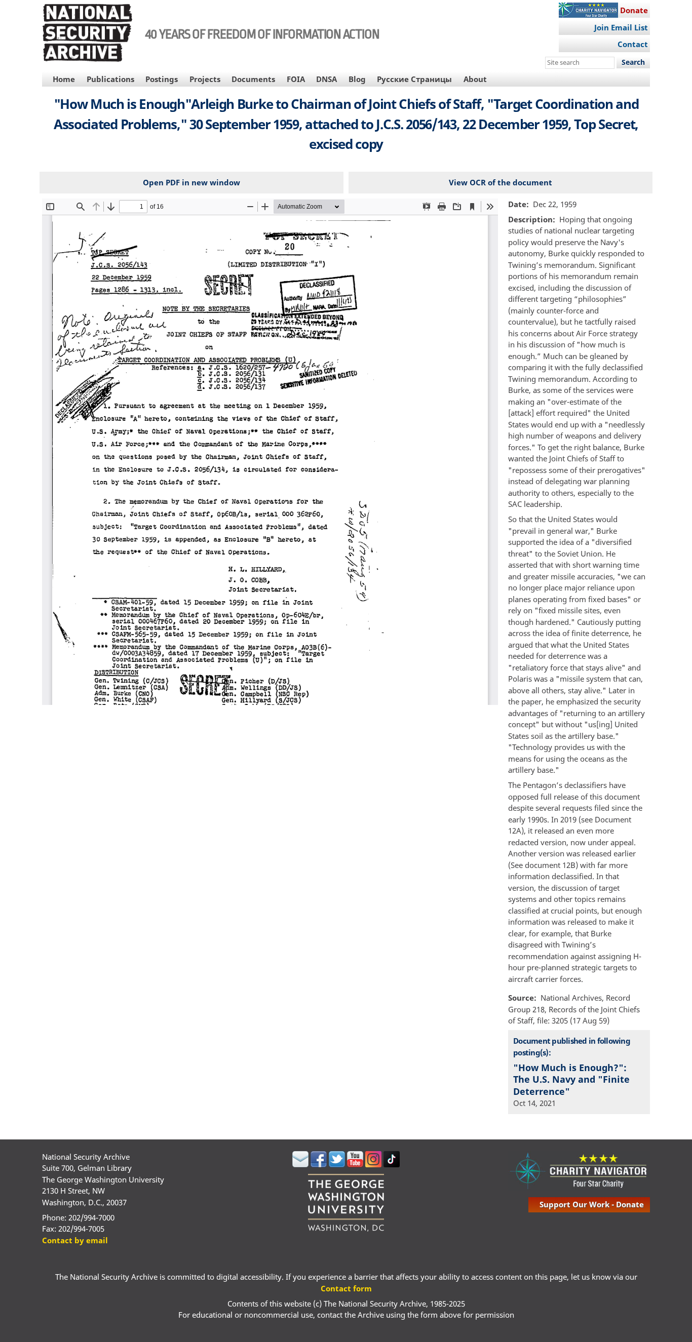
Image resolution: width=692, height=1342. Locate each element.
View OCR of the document (500, 182)
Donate (634, 10)
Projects (204, 79)
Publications (110, 79)
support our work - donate (592, 1204)
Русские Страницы (414, 79)
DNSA (326, 79)
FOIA (296, 79)
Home (64, 79)
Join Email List (621, 27)
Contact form (346, 1288)
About (475, 79)
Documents (253, 79)
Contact (633, 44)
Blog (357, 79)
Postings (161, 79)
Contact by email (75, 1240)
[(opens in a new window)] (300, 1164)
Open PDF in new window (191, 182)
